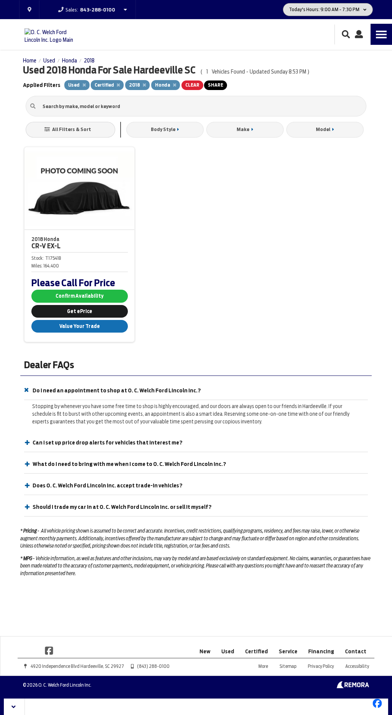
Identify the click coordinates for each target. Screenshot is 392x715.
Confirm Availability (79, 296)
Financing (321, 651)
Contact (355, 651)
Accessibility (357, 666)
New (205, 651)
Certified (256, 651)
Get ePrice (79, 311)
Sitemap (287, 666)
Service (288, 651)
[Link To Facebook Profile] (49, 650)
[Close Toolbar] (14, 707)
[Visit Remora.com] (352, 686)
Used (227, 651)
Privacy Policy (321, 666)
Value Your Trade (79, 326)
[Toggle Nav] (381, 34)
